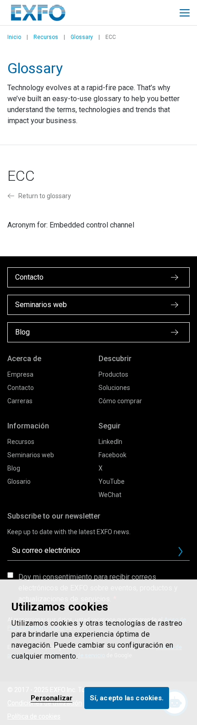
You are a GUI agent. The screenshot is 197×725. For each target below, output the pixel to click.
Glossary (82, 37)
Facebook (112, 455)
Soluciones (114, 387)
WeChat (109, 494)
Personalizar (51, 698)
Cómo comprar (120, 401)
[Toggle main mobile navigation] (184, 13)
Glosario (19, 481)
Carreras (20, 401)
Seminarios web (30, 455)
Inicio (14, 37)
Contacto (20, 387)
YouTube (111, 481)
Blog (13, 468)
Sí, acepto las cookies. (127, 698)
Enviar (180, 552)
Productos (113, 374)
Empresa (20, 374)
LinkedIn (110, 441)
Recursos (45, 37)
